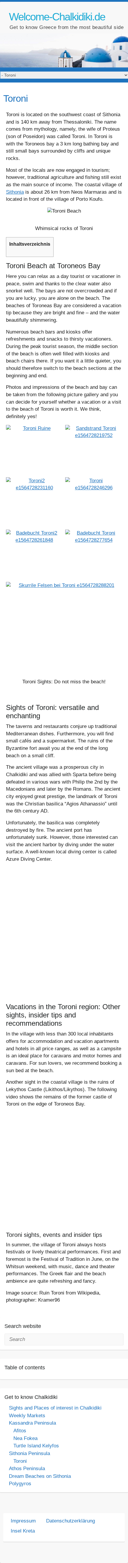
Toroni (20, 1461)
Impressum (23, 1521)
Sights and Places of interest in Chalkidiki (55, 1408)
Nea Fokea (25, 1438)
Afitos (19, 1430)
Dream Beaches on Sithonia (40, 1476)
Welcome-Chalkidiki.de (57, 17)
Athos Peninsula (27, 1468)
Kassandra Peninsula (32, 1423)
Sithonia (15, 192)
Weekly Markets (27, 1415)
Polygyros (20, 1483)
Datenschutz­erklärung (70, 1521)
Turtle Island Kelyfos (36, 1446)
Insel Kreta (23, 1531)
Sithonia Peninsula (29, 1453)
